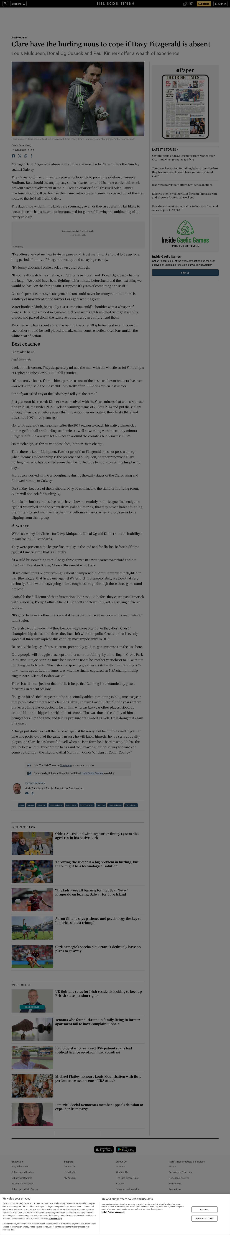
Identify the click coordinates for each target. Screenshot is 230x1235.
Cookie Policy (55, 1219)
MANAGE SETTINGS (204, 1218)
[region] (115, 1214)
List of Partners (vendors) (113, 1212)
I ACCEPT (204, 1209)
